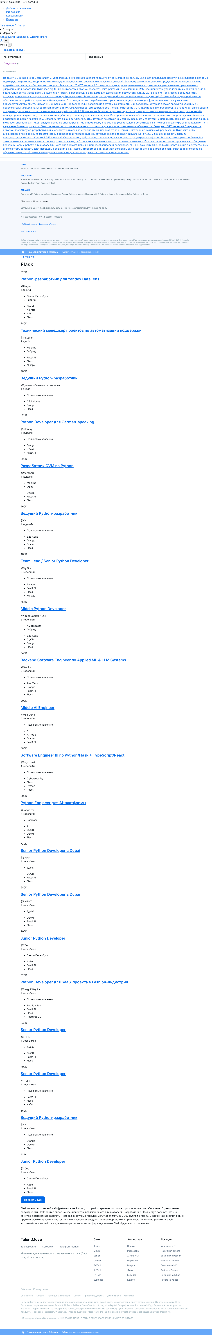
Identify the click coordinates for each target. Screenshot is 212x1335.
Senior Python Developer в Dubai (50, 850)
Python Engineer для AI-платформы (53, 803)
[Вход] (2, 40)
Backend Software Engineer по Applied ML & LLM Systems (73, 660)
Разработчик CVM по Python (47, 466)
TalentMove (7, 25)
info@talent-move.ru (29, 224)
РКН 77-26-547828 (28, 231)
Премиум (12, 19)
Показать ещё (33, 1199)
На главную (28, 256)
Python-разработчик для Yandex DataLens (60, 279)
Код (2, 36)
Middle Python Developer (43, 608)
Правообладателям (94, 1295)
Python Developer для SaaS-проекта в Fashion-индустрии (74, 982)
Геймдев (30, 36)
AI (46, 36)
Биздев (20, 36)
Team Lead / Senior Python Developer (55, 561)
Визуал (9, 36)
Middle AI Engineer (37, 707)
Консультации (14, 15)
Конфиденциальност (58, 1295)
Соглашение (27, 1295)
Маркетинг (9, 33)
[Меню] (6, 41)
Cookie (77, 1295)
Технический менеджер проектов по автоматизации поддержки (81, 330)
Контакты (129, 1295)
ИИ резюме (13, 11)
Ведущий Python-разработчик (49, 378)
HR (14, 36)
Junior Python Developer (43, 938)
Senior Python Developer (43, 1029)
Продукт (8, 29)
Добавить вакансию (18, 8)
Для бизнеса (114, 1295)
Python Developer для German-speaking (57, 422)
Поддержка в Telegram (48, 224)
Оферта (40, 1295)
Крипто (40, 36)
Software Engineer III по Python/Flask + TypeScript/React (72, 755)
